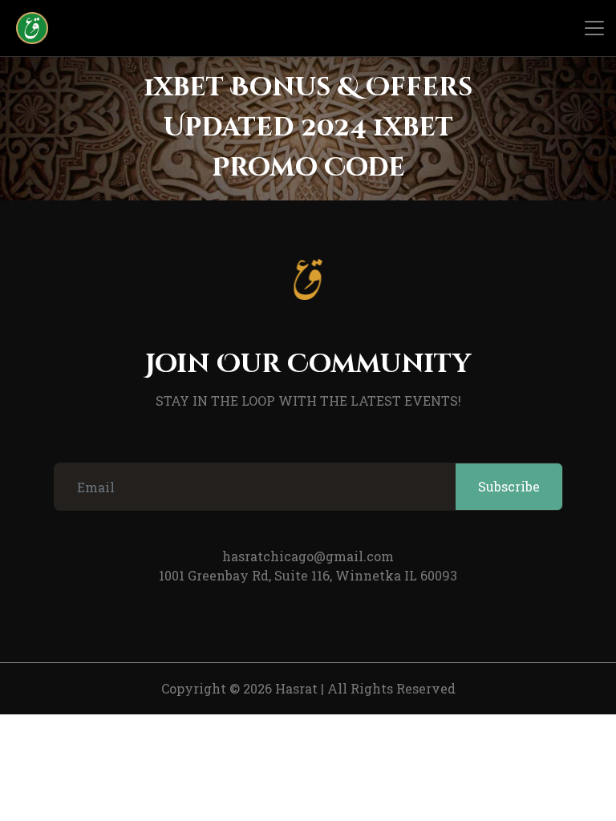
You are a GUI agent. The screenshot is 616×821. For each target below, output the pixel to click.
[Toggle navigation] (594, 28)
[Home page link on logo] (24, 28)
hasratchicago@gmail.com (308, 556)
